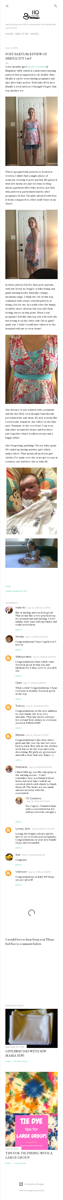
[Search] (56, 5)
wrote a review (36, 66)
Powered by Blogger (34, 1184)
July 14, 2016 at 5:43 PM (36, 637)
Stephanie (21, 767)
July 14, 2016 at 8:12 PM (37, 706)
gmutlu (40, 1190)
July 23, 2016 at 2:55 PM (39, 872)
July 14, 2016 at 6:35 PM (34, 683)
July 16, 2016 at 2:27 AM (38, 801)
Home (9, 33)
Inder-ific (20, 607)
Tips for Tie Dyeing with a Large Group (29, 1155)
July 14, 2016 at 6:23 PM (44, 657)
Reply (18, 629)
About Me (22, 33)
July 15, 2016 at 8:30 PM (40, 767)
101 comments (20, 1061)
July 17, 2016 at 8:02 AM (33, 855)
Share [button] (8, 586)
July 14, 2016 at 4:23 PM (38, 607)
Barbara (19, 734)
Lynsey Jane (22, 828)
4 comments (19, 1163)
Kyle (17, 854)
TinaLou (20, 705)
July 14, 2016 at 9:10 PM (37, 735)
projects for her (19, 591)
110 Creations (33, 798)
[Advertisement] (31, 975)
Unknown (21, 871)
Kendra (19, 636)
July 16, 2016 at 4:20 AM (43, 829)
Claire (18, 682)
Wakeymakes (23, 656)
